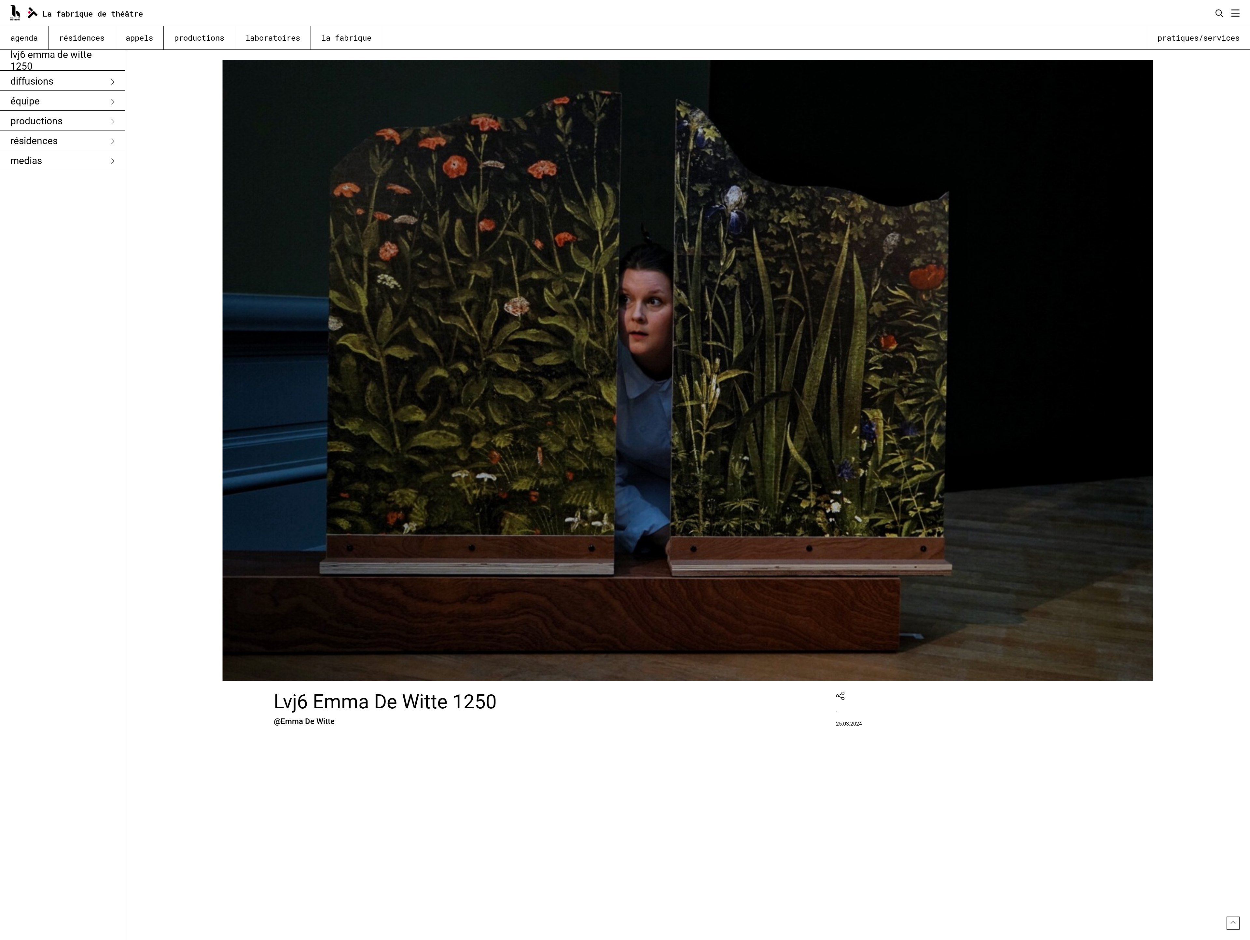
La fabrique (346, 38)
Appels (139, 38)
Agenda (24, 38)
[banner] (84, 12)
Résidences (81, 38)
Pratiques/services (1199, 38)
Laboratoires (272, 38)
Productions (199, 38)
